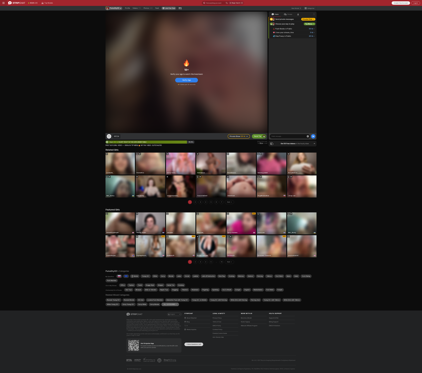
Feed (157, 8)
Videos (137, 8)
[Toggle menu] (3, 3)
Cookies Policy (217, 329)
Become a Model (246, 318)
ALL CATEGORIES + (170, 304)
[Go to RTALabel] (129, 360)
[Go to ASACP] (137, 360)
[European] (126, 276)
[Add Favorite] (109, 136)
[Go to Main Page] (16, 3)
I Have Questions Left (194, 344)
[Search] (226, 3)
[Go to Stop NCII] (170, 360)
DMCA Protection (274, 325)
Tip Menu (308, 24)
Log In (416, 3)
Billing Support (273, 322)
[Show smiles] (307, 136)
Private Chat (307, 19)
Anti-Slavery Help (218, 337)
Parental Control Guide (220, 333)
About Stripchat (191, 318)
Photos (148, 8)
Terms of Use (217, 322)
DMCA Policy (217, 325)
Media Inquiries (191, 329)
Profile (127, 8)
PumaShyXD (111, 271)
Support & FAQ (273, 318)
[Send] (313, 136)
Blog (188, 322)
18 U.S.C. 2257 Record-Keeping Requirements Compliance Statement (273, 360)
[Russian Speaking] (119, 276)
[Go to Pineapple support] (159, 360)
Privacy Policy (217, 318)
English (172, 314)
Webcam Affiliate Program (249, 325)
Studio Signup (245, 322)
